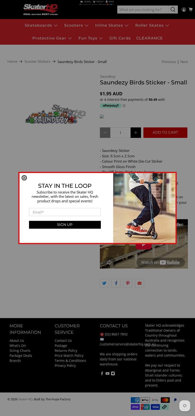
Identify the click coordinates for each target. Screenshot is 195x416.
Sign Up (65, 224)
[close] (24, 177)
